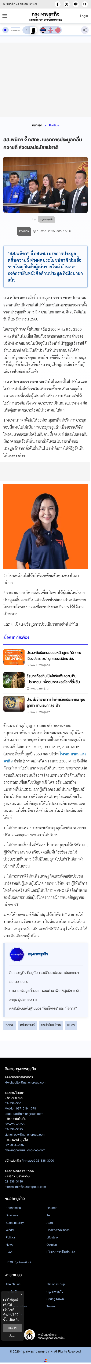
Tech (50, 1215)
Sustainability (15, 1222)
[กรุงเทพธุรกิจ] (45, 16)
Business (12, 1215)
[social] (58, 4)
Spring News (55, 1299)
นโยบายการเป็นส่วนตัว (61, 1252)
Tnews (51, 1306)
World (10, 1230)
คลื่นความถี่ (27, 1025)
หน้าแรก (37, 125)
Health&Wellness (58, 1230)
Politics (54, 125)
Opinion (52, 1244)
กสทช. (10, 1025)
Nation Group (56, 1284)
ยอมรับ (12, 1328)
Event (10, 1252)
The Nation (13, 1284)
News (9, 1244)
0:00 (13, 30)
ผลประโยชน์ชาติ (51, 1025)
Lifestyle (52, 1237)
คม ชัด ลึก (12, 1291)
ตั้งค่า (12, 1336)
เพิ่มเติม (14, 1319)
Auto (50, 1222)
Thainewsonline (16, 1306)
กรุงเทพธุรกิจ (55, 1291)
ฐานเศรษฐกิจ (14, 1313)
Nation (10, 1299)
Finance (52, 1208)
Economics (13, 1208)
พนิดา (71, 1025)
